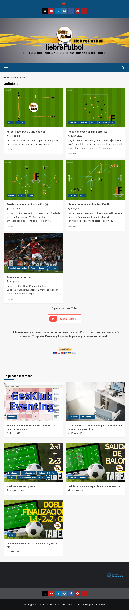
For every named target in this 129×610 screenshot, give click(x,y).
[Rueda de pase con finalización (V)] (33, 180)
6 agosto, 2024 (14, 551)
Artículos (12, 416)
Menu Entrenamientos (17, 268)
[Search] (123, 67)
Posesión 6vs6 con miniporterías (87, 131)
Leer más (10, 149)
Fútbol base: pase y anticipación (26, 131)
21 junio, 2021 (14, 208)
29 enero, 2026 (76, 433)
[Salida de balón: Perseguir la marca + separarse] (95, 462)
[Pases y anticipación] (33, 253)
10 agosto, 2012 (15, 281)
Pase (10, 122)
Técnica (19, 122)
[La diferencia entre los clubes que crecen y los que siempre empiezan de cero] (95, 401)
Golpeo (21, 195)
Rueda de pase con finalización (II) (89, 204)
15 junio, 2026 (14, 433)
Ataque (73, 122)
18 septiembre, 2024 (16, 490)
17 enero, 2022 (14, 136)
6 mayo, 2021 (76, 208)
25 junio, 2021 (76, 136)
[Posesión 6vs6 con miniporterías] (95, 107)
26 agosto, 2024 (77, 490)
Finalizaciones (28, 473)
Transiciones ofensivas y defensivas (34, 477)
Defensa (83, 122)
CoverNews (82, 604)
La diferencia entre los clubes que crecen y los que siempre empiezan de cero (95, 427)
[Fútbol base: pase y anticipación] (33, 107)
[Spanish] (64, 4)
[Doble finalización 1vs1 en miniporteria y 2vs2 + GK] (33, 519)
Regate (52, 473)
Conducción (13, 473)
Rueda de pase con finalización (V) (27, 204)
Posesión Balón (106, 122)
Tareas (42, 268)
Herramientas (88, 416)
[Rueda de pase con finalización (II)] (95, 180)
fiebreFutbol (64, 46)
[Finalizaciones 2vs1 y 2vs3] (33, 462)
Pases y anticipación (19, 277)
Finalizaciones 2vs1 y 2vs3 (21, 486)
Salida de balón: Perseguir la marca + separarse (94, 486)
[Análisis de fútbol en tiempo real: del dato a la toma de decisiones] (33, 401)
